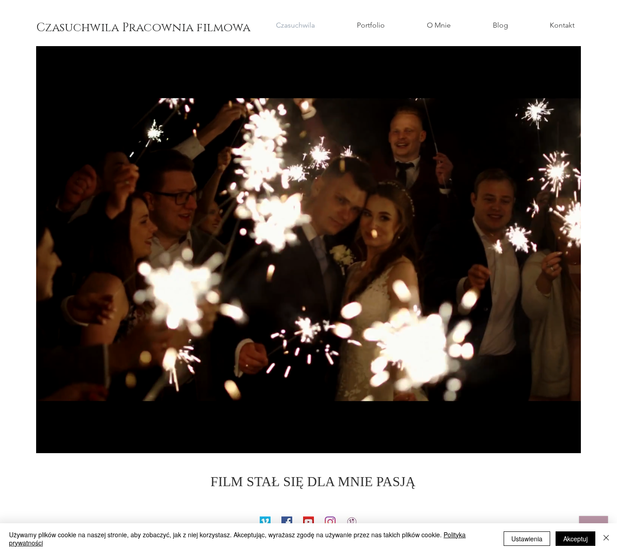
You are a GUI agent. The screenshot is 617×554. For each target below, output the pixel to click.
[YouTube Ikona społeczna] (308, 521)
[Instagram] (330, 521)
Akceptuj (575, 538)
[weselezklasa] (351, 521)
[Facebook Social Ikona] (286, 521)
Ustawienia (526, 538)
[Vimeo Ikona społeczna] (265, 521)
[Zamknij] (606, 538)
